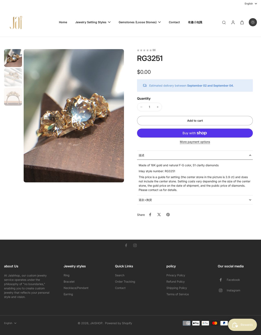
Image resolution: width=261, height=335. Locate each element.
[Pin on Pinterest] (168, 214)
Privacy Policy (175, 275)
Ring (67, 275)
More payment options (195, 141)
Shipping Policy (176, 288)
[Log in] (232, 22)
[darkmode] (253, 22)
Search (119, 275)
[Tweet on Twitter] (159, 214)
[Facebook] (126, 245)
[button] (195, 120)
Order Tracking (125, 281)
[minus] (141, 107)
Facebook (233, 279)
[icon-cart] (241, 22)
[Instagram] (134, 245)
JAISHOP (96, 323)
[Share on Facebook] (150, 214)
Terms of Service (177, 294)
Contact (120, 288)
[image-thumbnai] (13, 58)
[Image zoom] (74, 115)
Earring (68, 294)
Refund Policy (175, 281)
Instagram (233, 290)
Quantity (144, 98)
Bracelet (69, 281)
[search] (223, 22)
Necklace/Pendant (76, 288)
